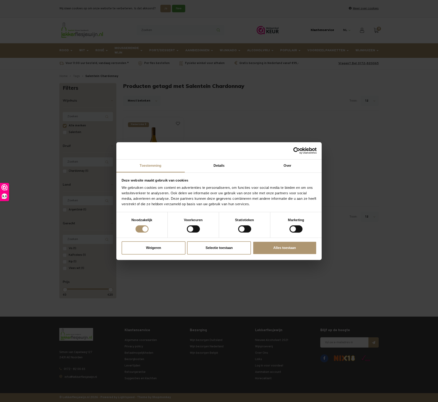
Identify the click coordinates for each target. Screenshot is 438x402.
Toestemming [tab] (150, 165)
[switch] (193, 229)
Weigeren (153, 248)
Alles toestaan (284, 248)
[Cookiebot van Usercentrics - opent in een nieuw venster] (297, 150)
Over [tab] (287, 165)
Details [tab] (219, 165)
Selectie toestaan (219, 248)
